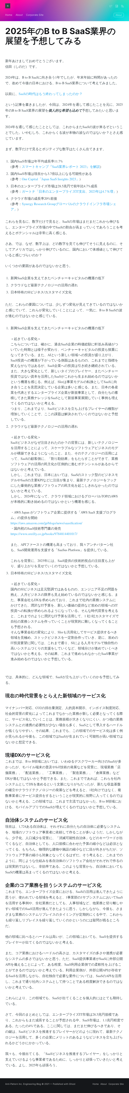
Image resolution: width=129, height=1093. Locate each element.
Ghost (72, 1084)
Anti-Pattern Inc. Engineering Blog (23, 1084)
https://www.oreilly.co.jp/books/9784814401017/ (44, 533)
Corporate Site (35, 14)
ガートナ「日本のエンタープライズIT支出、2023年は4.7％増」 (69, 191)
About (19, 14)
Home (8, 14)
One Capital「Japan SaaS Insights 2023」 (50, 179)
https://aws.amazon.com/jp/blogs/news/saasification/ (46, 523)
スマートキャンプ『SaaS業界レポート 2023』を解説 (61, 166)
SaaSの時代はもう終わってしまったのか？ (50, 93)
